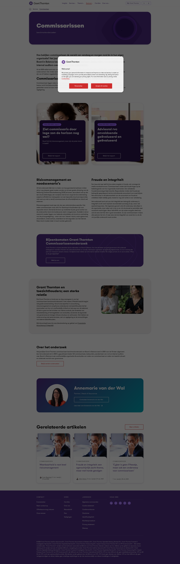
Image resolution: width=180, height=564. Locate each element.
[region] (90, 74)
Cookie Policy (65, 79)
